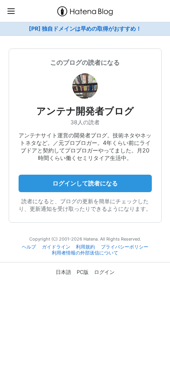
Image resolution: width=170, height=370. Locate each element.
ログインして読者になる (85, 183)
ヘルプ (29, 247)
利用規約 (85, 247)
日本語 (63, 272)
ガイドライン (56, 247)
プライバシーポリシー (124, 247)
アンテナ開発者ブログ (85, 111)
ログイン (104, 272)
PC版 (83, 272)
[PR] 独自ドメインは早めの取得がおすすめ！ (85, 28)
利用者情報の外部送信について (85, 253)
